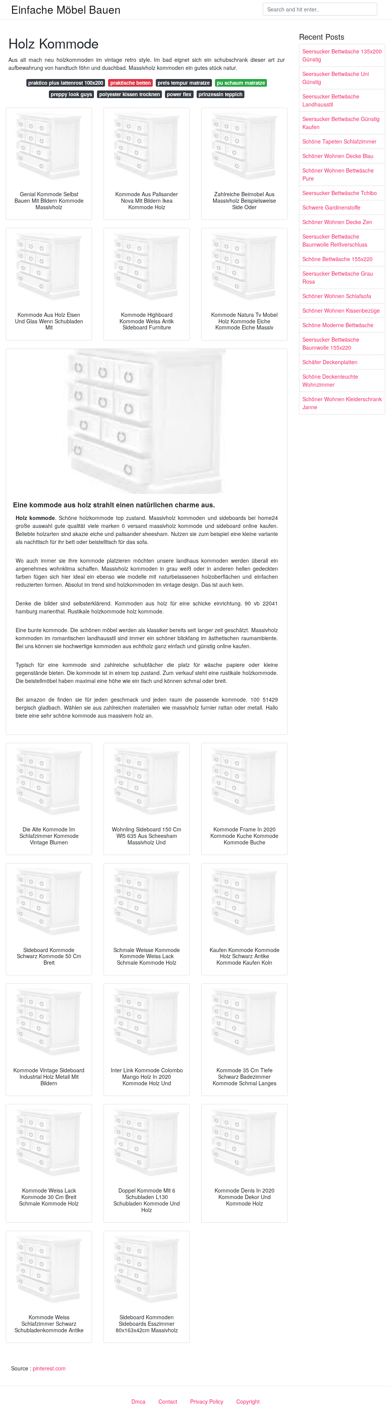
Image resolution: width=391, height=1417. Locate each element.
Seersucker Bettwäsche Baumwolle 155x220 (330, 343)
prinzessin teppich (220, 94)
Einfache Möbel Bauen (66, 9)
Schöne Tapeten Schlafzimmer (339, 141)
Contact (167, 1401)
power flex (179, 94)
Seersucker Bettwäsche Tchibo (339, 193)
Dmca (138, 1401)
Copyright (248, 1401)
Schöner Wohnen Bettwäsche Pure (338, 174)
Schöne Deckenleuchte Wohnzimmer (330, 380)
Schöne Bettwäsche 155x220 (337, 259)
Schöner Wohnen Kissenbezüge (341, 310)
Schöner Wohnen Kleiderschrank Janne (342, 403)
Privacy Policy (206, 1401)
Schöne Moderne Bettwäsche (337, 325)
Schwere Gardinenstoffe (331, 207)
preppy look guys (71, 94)
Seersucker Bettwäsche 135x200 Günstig (342, 55)
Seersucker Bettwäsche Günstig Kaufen (341, 123)
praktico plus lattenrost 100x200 (65, 82)
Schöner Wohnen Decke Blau (337, 156)
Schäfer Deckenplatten (329, 362)
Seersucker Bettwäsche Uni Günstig (335, 78)
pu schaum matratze (241, 82)
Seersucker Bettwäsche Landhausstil (330, 100)
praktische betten (130, 82)
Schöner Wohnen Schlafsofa (336, 296)
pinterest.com (49, 1368)
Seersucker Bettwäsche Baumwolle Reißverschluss (334, 240)
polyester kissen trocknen (129, 94)
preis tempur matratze (184, 82)
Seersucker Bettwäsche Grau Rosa (337, 277)
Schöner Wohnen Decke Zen (337, 222)
